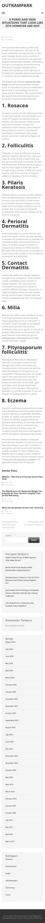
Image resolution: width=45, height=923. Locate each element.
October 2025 (10, 713)
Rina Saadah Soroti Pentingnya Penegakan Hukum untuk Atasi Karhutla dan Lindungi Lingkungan (22, 593)
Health (7, 873)
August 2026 (10, 642)
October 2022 (10, 813)
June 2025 (9, 742)
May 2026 (9, 663)
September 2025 (11, 720)
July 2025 (9, 735)
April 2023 (9, 784)
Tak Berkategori (11, 881)
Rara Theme (18, 918)
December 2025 (11, 699)
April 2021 (9, 834)
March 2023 (10, 792)
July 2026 (9, 649)
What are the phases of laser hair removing (22, 508)
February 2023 (11, 799)
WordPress (38, 918)
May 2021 (9, 827)
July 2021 (9, 820)
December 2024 (11, 756)
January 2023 (10, 806)
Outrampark (17, 5)
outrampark (8, 39)
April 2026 (9, 671)
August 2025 (10, 727)
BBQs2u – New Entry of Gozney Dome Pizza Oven (22, 478)
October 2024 (10, 770)
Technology (10, 888)
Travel (7, 895)
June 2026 (9, 656)
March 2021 (10, 841)
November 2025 (11, 706)
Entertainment (10, 866)
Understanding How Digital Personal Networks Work (10, 525)
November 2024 (11, 763)
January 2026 (10, 692)
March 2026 (10, 678)
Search (8, 535)
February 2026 (11, 685)
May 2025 (9, 749)
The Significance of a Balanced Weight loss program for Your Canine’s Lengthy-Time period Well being (22, 493)
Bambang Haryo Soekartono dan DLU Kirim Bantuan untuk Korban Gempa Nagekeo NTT (22, 580)
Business (9, 859)
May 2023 (9, 777)
